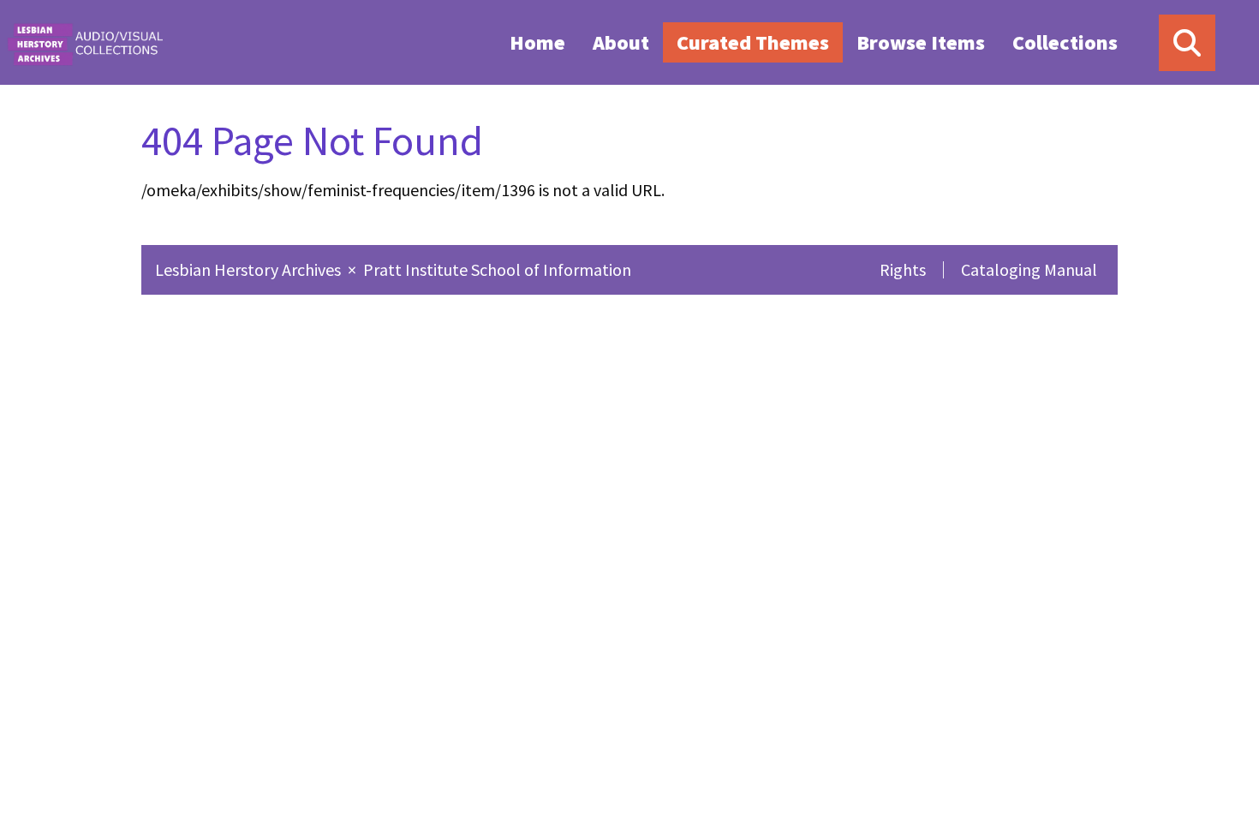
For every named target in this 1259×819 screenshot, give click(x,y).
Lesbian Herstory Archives (249, 269)
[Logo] (85, 42)
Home (537, 42)
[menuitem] (537, 42)
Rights (903, 269)
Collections (1065, 42)
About (621, 42)
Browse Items (920, 42)
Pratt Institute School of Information (497, 269)
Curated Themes (753, 42)
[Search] (1187, 43)
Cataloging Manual (1029, 269)
